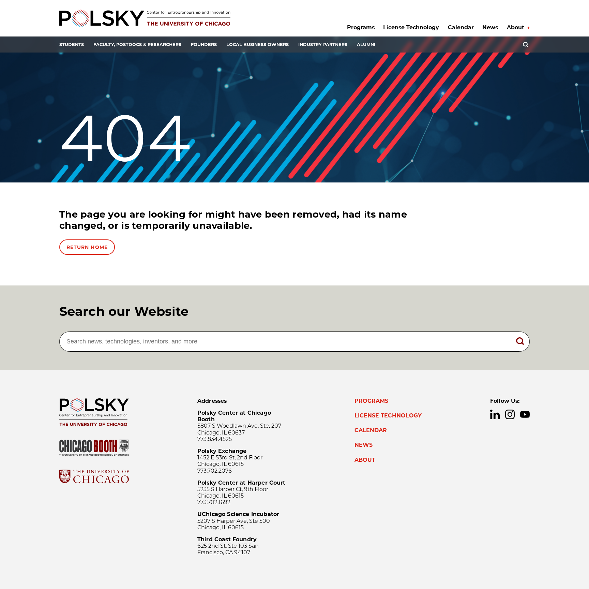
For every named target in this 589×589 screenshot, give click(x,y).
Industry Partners (322, 44)
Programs (361, 27)
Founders (204, 44)
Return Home (87, 247)
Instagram (510, 414)
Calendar (461, 27)
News (490, 27)
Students (71, 44)
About (515, 27)
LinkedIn (495, 414)
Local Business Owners (257, 44)
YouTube (525, 414)
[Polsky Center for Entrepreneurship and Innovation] (144, 18)
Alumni (366, 44)
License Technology (411, 27)
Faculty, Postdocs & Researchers (137, 44)
